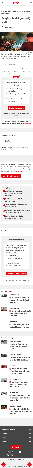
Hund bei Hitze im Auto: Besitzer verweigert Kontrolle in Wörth (14, 217)
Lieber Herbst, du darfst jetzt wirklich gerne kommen (20, 326)
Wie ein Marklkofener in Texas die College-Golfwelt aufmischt (19, 300)
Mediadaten (23, 463)
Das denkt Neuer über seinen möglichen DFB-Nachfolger (20, 359)
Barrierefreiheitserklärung (9, 466)
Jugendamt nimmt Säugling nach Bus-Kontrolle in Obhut (16, 206)
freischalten (27, 124)
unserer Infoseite (20, 171)
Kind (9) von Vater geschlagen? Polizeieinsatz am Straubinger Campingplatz (14, 193)
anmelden (16, 116)
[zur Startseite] (16, 446)
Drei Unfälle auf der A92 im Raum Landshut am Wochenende (17, 200)
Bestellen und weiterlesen (16, 108)
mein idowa (13, 150)
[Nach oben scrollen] (29, 464)
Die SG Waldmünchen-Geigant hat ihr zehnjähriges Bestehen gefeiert (20, 371)
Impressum (11, 459)
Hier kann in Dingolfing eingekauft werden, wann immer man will (19, 384)
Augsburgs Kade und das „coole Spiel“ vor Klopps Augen (18, 346)
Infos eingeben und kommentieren (16, 273)
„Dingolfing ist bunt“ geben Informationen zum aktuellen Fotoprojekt (20, 397)
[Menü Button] (2, 2)
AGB (24, 459)
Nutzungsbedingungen (12, 463)
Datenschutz (18, 459)
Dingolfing (7, 141)
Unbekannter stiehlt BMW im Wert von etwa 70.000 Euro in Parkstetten (17, 211)
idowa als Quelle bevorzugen (11, 176)
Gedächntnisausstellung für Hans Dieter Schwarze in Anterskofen (20, 313)
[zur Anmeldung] (31, 2)
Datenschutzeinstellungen (23, 466)
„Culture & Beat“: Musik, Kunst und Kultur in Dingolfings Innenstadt (21, 411)
